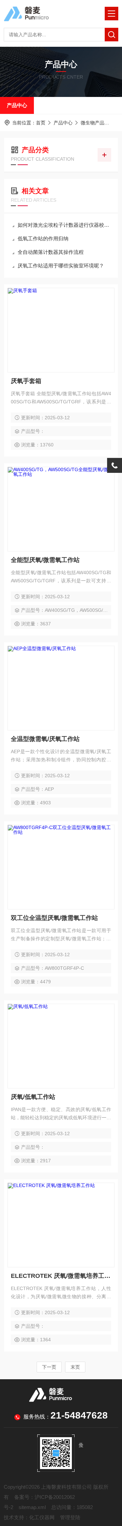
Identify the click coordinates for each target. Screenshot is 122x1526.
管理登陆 (70, 1517)
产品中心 (17, 105)
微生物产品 (92, 122)
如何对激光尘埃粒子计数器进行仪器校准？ (64, 225)
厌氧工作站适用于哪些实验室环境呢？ (61, 265)
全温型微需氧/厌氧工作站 (45, 739)
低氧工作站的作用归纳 (43, 238)
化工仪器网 (42, 1517)
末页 (75, 1367)
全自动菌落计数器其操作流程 (51, 252)
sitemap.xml (32, 1507)
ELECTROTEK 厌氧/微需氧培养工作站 (61, 1275)
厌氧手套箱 (26, 381)
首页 (40, 122)
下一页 (49, 1367)
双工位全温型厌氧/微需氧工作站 (54, 918)
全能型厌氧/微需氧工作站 (45, 560)
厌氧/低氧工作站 (33, 1096)
